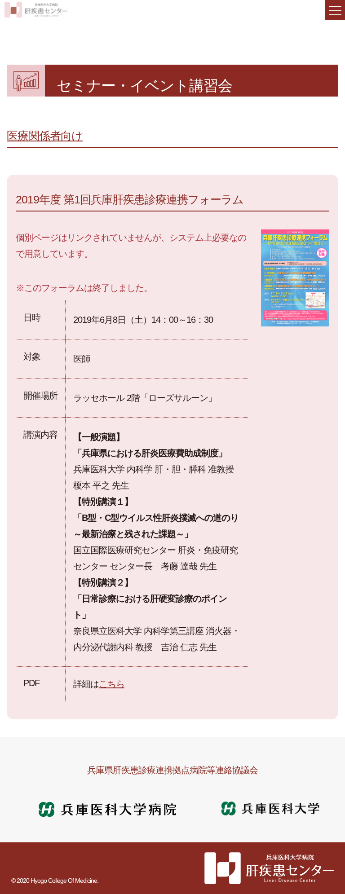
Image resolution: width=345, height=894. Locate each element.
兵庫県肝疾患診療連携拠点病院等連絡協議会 (172, 770)
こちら (111, 684)
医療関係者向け (45, 135)
